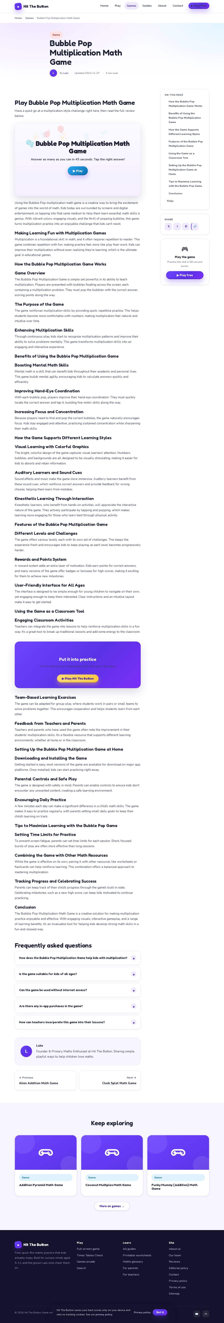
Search (81, 1268)
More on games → (112, 1206)
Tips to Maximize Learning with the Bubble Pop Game (185, 184)
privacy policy (104, 1314)
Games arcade (86, 1262)
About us (175, 1249)
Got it (160, 1312)
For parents (130, 1268)
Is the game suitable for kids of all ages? (77, 974)
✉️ (196, 1314)
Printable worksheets (137, 1255)
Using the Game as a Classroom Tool (181, 156)
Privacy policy (178, 1281)
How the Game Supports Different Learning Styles (184, 132)
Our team (175, 1255)
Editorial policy (178, 1268)
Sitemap (174, 1294)
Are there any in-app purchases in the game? (77, 1006)
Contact (178, 6)
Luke (66, 73)
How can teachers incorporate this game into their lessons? (77, 1022)
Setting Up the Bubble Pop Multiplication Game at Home (185, 170)
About (162, 6)
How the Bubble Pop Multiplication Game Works (185, 104)
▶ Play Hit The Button (78, 678)
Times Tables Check (90, 1255)
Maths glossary (133, 1262)
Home (104, 6)
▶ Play (78, 171)
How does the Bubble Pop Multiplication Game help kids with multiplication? (77, 958)
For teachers (131, 1275)
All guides (129, 1249)
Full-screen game (88, 1249)
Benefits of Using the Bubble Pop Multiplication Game (185, 118)
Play (118, 6)
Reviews (174, 1262)
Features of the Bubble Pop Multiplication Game (186, 144)
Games (131, 6)
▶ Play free (199, 5)
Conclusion (175, 193)
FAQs (170, 201)
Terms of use (177, 1287)
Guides (147, 6)
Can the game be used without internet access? (77, 990)
